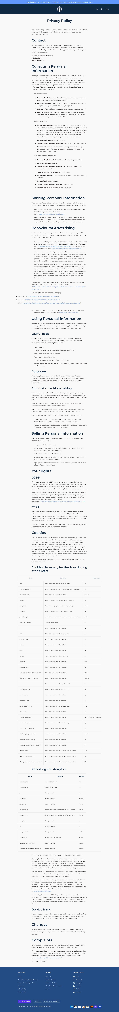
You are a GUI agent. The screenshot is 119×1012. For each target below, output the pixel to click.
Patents (48, 989)
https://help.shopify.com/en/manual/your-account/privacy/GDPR (63, 501)
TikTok (78, 989)
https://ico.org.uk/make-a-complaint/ (48, 958)
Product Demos (50, 980)
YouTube (78, 992)
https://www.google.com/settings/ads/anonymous (42, 300)
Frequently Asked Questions (26, 983)
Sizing (19, 977)
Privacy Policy (22, 992)
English (37, 1001)
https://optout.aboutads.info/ (69, 312)
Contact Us (21, 986)
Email (78, 977)
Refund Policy (22, 989)
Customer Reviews (51, 983)
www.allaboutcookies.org (42, 891)
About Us (48, 977)
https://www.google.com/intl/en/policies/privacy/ (54, 246)
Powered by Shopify (45, 1006)
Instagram (79, 983)
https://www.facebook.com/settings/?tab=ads (43, 296)
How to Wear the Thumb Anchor (28, 980)
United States (50, 1001)
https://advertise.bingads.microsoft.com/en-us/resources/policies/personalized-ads (51, 303)
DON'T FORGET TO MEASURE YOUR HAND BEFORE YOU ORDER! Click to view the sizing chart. (59, 2)
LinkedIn (78, 986)
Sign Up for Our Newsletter (54, 986)
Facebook (79, 980)
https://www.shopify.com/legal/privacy (51, 214)
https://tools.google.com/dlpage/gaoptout (66, 248)
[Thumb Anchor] (59, 9)
